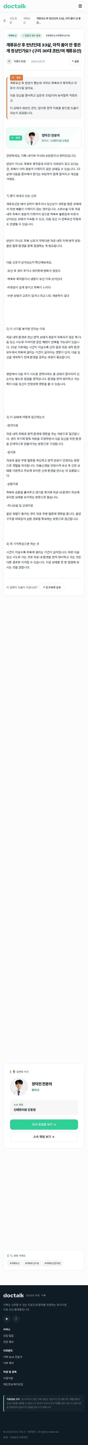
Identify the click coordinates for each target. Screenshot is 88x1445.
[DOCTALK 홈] (14, 6)
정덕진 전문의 (51, 135)
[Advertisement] (44, 631)
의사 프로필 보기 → (44, 1124)
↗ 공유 (75, 61)
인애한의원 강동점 (59, 140)
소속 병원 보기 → (44, 1137)
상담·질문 (13, 20)
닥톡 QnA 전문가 (12, 1357)
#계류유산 (14, 1263)
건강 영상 (8, 1341)
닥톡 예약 (8, 1363)
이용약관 (8, 1378)
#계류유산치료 (32, 1263)
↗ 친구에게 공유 (52, 587)
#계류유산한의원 (52, 1263)
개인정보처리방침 (13, 1384)
